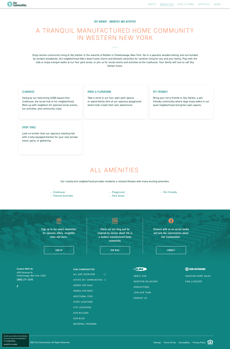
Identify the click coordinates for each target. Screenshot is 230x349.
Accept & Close (10, 344)
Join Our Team (142, 292)
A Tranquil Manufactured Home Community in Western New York (115, 34)
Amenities (167, 4)
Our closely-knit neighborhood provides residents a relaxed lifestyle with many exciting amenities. (115, 181)
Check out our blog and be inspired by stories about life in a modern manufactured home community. (115, 235)
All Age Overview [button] (84, 274)
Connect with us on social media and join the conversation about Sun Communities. (171, 233)
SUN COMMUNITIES (84, 269)
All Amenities (115, 170)
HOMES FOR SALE (83, 285)
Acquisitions (141, 287)
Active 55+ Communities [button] (87, 279)
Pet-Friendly (160, 91)
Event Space (29, 127)
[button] (17, 286)
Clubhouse (28, 91)
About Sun (140, 276)
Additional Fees (83, 296)
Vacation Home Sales (198, 276)
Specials (204, 4)
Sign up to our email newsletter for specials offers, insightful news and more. (58, 233)
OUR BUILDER (81, 313)
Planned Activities (63, 195)
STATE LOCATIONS (83, 301)
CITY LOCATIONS (82, 307)
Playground (118, 192)
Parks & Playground (99, 91)
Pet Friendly (170, 192)
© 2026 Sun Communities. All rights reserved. (48, 342)
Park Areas (118, 195)
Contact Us (140, 298)
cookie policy (10, 341)
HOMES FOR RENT (83, 290)
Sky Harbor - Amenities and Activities (115, 21)
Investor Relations (146, 281)
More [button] (217, 4)
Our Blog (115, 250)
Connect (171, 250)
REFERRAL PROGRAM (85, 324)
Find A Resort (193, 281)
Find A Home (185, 4)
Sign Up (58, 250)
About (152, 4)
